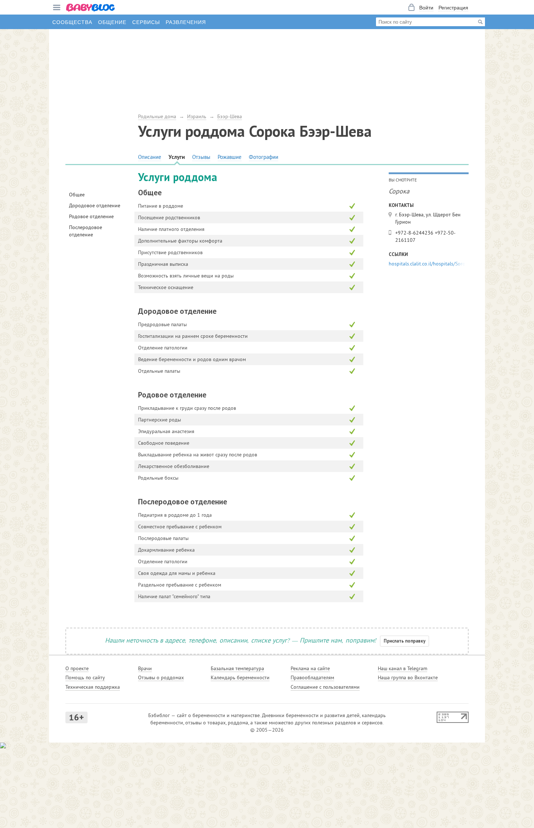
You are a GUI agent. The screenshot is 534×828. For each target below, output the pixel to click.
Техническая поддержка (92, 687)
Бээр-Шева (229, 116)
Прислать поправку (404, 641)
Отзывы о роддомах (161, 677)
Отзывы (201, 156)
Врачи (145, 668)
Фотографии (263, 156)
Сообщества (72, 21)
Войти (426, 7)
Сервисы (146, 21)
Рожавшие (230, 156)
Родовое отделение (91, 216)
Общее (77, 194)
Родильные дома (157, 116)
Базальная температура (237, 668)
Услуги (177, 156)
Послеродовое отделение (85, 231)
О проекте (77, 668)
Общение (112, 21)
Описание (149, 156)
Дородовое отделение (94, 205)
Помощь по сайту (85, 677)
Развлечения (186, 21)
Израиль (196, 116)
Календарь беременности (240, 677)
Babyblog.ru (91, 8)
